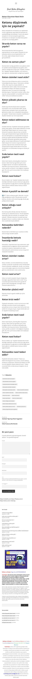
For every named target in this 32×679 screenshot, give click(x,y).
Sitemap (13, 501)
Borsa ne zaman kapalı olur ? (8, 520)
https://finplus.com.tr (17, 499)
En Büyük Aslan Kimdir (6, 622)
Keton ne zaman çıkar (17, 398)
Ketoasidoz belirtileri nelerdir (9, 387)
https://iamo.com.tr (5, 501)
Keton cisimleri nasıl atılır (8, 392)
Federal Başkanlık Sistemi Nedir (8, 613)
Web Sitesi (4, 470)
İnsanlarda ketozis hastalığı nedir (10, 384)
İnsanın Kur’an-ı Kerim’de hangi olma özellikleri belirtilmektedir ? (15, 530)
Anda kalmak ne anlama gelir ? (8, 523)
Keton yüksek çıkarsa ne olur (9, 406)
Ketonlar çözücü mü (21, 406)
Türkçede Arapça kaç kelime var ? (9, 538)
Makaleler (9, 375)
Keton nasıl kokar (6, 398)
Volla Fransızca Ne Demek (9, 424)
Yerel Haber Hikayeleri (16, 9)
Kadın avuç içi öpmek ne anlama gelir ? (10, 516)
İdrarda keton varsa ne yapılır (9, 381)
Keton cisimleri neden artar (21, 392)
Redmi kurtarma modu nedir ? (8, 541)
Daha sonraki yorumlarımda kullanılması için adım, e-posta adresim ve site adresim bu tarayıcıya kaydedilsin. (14, 479)
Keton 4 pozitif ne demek (22, 390)
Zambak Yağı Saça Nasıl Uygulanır (12, 419)
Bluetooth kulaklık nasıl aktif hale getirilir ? (10, 527)
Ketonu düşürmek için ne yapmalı (10, 409)
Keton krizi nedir (6, 395)
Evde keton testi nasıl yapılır (9, 378)
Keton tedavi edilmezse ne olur (9, 403)
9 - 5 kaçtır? (4, 483)
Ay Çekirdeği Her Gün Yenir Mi (8, 618)
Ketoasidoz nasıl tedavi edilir (9, 390)
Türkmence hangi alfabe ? (7, 512)
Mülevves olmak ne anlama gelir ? (9, 534)
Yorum (3, 440)
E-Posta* (4, 463)
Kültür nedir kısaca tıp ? (7, 545)
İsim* (3, 457)
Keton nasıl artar (15, 395)
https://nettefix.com (5, 499)
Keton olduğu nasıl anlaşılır (8, 401)
